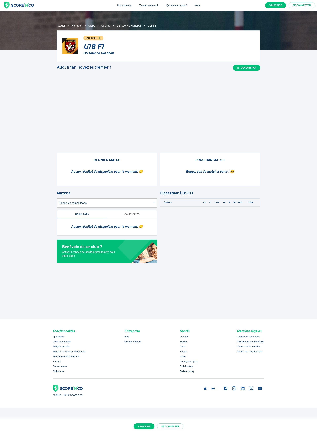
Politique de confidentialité (250, 341)
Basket (183, 341)
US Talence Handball (128, 25)
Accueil (61, 25)
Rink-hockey (186, 366)
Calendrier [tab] (132, 214)
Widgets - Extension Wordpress (69, 351)
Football (184, 336)
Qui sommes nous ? (176, 5)
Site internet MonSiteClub (66, 356)
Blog (126, 336)
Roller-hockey (187, 371)
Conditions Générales (248, 336)
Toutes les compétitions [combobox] (73, 203)
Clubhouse (58, 371)
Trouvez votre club (148, 5)
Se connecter (302, 5)
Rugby (183, 351)
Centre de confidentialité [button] (249, 351)
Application (58, 336)
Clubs (91, 25)
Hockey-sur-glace (189, 361)
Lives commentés (62, 341)
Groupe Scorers (132, 341)
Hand (182, 346)
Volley (183, 356)
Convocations (60, 366)
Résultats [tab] (82, 214)
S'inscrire (275, 5)
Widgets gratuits (61, 346)
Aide (197, 5)
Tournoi (57, 361)
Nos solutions (124, 5)
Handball (76, 25)
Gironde (105, 25)
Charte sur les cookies (248, 346)
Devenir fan (248, 67)
